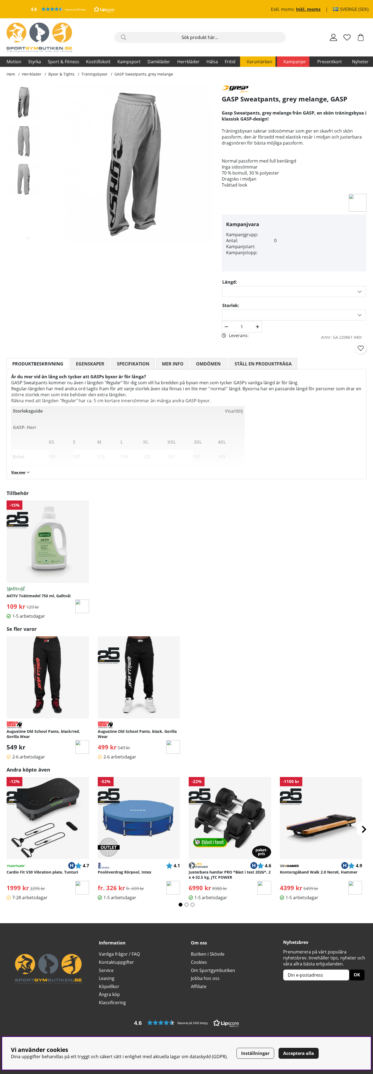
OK (357, 975)
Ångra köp (109, 994)
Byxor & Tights (61, 74)
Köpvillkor (109, 986)
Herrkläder (188, 62)
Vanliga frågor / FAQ (119, 954)
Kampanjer (294, 62)
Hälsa (212, 62)
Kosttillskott (98, 62)
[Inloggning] (333, 37)
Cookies (199, 962)
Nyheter (360, 62)
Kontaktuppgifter (116, 962)
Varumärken (259, 62)
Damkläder (158, 62)
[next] (364, 829)
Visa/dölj (234, 411)
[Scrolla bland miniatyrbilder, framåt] (29, 238)
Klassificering (112, 1002)
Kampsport (129, 62)
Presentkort (329, 62)
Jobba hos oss (205, 978)
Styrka (34, 62)
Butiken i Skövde (207, 954)
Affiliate (198, 986)
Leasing (106, 978)
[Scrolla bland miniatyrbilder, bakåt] (29, 90)
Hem (11, 74)
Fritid (230, 62)
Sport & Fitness (63, 62)
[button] (72, 9)
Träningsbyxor (94, 74)
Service (106, 970)
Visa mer (18, 472)
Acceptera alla (298, 1053)
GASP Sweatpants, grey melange (143, 74)
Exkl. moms (282, 9)
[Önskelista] (347, 37)
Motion (14, 62)
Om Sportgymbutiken (213, 970)
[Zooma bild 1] (134, 164)
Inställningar (255, 1053)
